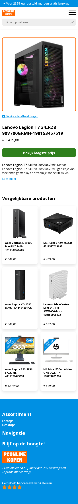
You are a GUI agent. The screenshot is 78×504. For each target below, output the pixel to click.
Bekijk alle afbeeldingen (21, 116)
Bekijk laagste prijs (39, 152)
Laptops (7, 421)
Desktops (8, 425)
